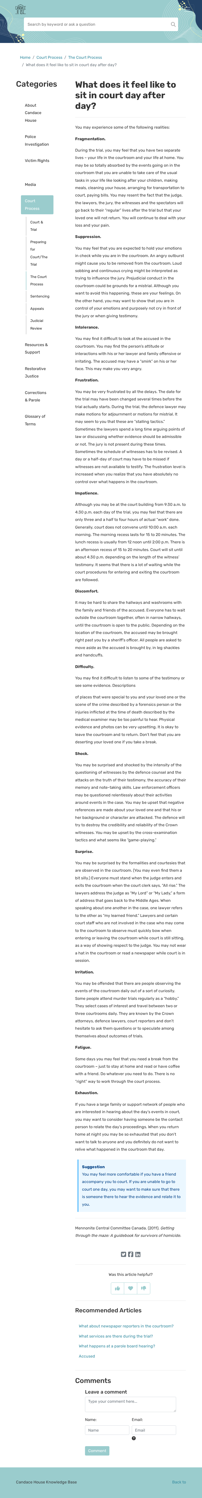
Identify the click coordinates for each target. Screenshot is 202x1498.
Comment (97, 1450)
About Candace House (33, 113)
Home (25, 57)
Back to (179, 1482)
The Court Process (85, 57)
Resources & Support (36, 348)
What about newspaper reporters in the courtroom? (126, 1326)
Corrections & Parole (35, 396)
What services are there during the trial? (116, 1336)
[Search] (173, 24)
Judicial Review (36, 324)
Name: (91, 1419)
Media (30, 184)
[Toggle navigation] (187, 9)
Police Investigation (37, 140)
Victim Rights (37, 160)
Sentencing (40, 296)
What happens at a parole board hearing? (117, 1346)
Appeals (37, 309)
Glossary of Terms (35, 420)
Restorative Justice (35, 372)
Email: (137, 1419)
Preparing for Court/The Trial (39, 253)
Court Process (49, 57)
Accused (87, 1356)
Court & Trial (36, 226)
